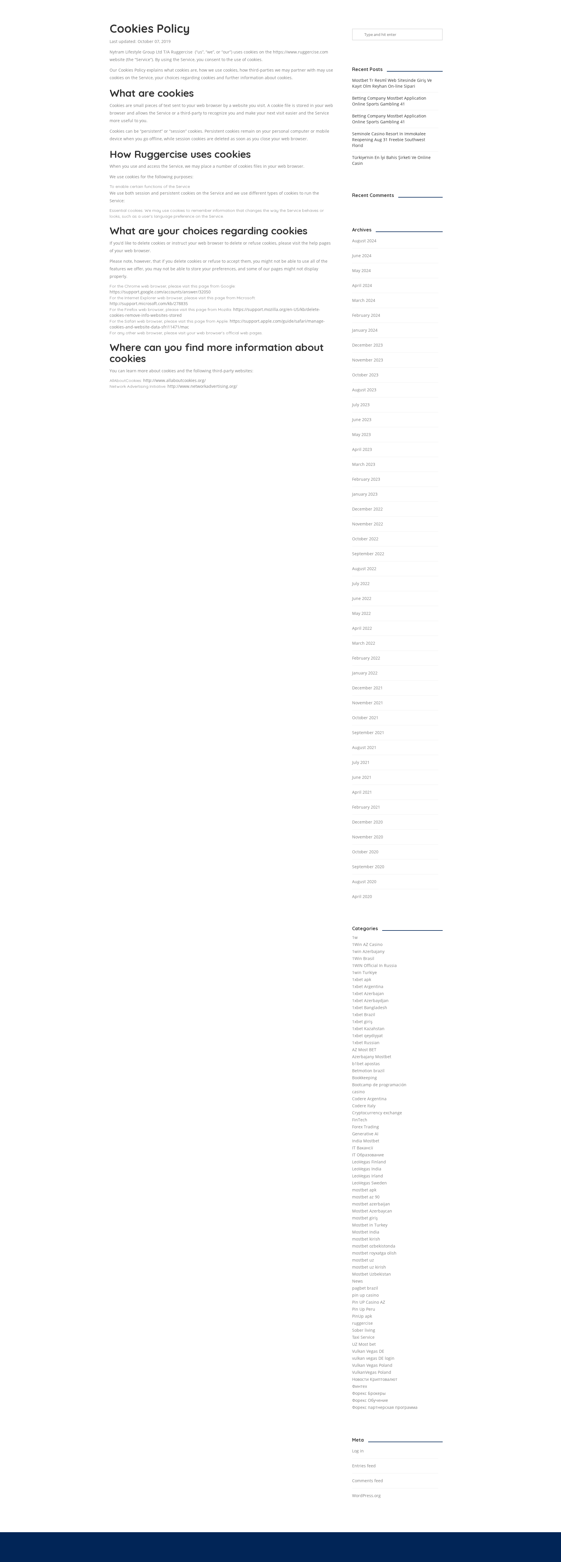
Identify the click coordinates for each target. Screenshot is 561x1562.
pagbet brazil (365, 1288)
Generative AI (365, 1134)
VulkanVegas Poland (371, 1372)
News (357, 1281)
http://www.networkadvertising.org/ (202, 386)
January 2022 (365, 673)
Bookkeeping (364, 1077)
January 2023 (365, 494)
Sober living (363, 1330)
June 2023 (361, 419)
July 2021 (361, 762)
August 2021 (364, 747)
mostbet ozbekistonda (373, 1246)
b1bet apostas (366, 1063)
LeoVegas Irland (367, 1176)
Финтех (359, 1386)
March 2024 (363, 300)
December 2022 (367, 509)
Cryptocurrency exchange (377, 1112)
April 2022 (362, 628)
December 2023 (367, 345)
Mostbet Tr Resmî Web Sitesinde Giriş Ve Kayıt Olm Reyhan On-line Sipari (392, 83)
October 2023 (365, 375)
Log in (358, 1451)
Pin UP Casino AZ (368, 1302)
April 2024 (362, 285)
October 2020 (365, 851)
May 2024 (361, 270)
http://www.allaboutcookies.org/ (174, 380)
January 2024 (365, 330)
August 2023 (364, 389)
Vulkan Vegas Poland (372, 1365)
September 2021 (368, 732)
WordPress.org (366, 1495)
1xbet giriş (362, 1021)
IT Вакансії (362, 1148)
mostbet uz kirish (369, 1267)
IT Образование (368, 1155)
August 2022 (364, 568)
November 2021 (367, 702)
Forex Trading (365, 1126)
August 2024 (364, 240)
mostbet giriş (365, 1218)
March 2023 (363, 464)
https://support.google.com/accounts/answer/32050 (160, 292)
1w (355, 937)
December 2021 (367, 688)
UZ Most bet (364, 1344)
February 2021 (366, 807)
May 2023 (361, 434)
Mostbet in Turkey (369, 1225)
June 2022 (361, 598)
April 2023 (362, 449)
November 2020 (367, 837)
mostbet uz (363, 1260)
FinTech (359, 1119)
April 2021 (362, 792)
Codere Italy (363, 1105)
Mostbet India (365, 1232)
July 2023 (361, 404)
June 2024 (361, 255)
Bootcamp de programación (379, 1084)
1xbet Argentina (367, 986)
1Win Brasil (363, 958)
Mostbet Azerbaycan (372, 1211)
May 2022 (361, 613)
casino (358, 1091)
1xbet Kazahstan (368, 1028)
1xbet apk (361, 979)
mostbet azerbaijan (371, 1204)
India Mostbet (365, 1141)
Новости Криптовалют (374, 1379)
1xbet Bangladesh (369, 1007)
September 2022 (368, 553)
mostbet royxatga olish (374, 1253)
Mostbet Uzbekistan (371, 1274)
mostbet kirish (366, 1239)
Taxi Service (363, 1337)
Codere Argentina (369, 1098)
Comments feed (367, 1480)
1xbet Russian (366, 1042)
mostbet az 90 (366, 1197)
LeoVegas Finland (369, 1162)
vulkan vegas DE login (373, 1358)
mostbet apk (364, 1190)
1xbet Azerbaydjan (370, 1000)
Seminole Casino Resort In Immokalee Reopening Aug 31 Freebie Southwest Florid (389, 139)
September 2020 (368, 866)
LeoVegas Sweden (369, 1183)
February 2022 (366, 658)
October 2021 (365, 717)
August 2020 (364, 881)
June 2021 (361, 777)
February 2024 (366, 315)
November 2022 (367, 524)
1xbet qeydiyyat (367, 1035)
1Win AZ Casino (367, 944)
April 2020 (362, 896)
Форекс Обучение (370, 1400)
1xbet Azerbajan (368, 993)
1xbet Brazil (363, 1014)
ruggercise (362, 1323)
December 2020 (367, 822)
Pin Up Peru (363, 1309)
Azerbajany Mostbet (371, 1056)
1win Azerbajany (368, 951)
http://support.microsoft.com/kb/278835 (149, 303)
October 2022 (365, 539)
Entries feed (364, 1465)
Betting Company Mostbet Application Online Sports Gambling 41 (389, 101)
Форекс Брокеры (369, 1393)
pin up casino (365, 1295)
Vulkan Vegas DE (368, 1351)
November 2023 (367, 360)
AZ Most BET (364, 1049)
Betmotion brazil (368, 1070)
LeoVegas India (366, 1169)
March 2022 (363, 643)
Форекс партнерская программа (385, 1407)
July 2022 (361, 583)
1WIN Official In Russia (374, 965)
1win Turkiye (364, 972)
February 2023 (366, 479)
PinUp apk (362, 1316)
